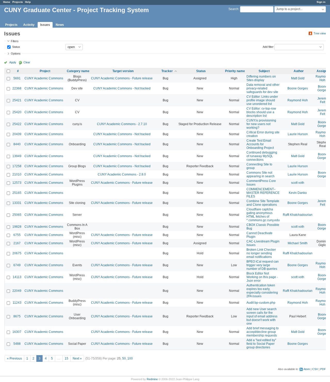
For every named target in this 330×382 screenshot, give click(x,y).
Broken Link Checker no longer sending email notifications (261, 253)
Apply (12, 62)
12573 (16, 183)
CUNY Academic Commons (43, 78)
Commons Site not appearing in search (260, 174)
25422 (16, 124)
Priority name (235, 71)
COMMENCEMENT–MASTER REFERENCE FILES (262, 192)
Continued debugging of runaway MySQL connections (261, 156)
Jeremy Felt (322, 100)
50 (124, 358)
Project (45, 71)
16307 (16, 332)
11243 (17, 302)
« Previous (14, 358)
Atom (306, 369)
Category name (78, 71)
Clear (26, 62)
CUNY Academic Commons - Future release (122, 78)
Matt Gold (297, 78)
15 (66, 358)
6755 (17, 235)
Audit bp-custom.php (260, 302)
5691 (17, 78)
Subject (264, 71)
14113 (17, 277)
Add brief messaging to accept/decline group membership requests (262, 331)
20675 (16, 253)
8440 (17, 144)
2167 (17, 243)
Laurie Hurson (298, 134)
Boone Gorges (297, 88)
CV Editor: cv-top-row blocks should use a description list (261, 112)
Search (233, 9)
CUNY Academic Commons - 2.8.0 (122, 174)
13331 (16, 203)
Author (299, 71)
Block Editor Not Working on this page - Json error (262, 277)
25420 (16, 112)
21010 (16, 174)
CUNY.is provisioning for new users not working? (261, 124)
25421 (16, 100)
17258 (16, 166)
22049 (16, 291)
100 (130, 358)
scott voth (297, 183)
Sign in (321, 2)
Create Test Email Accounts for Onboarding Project (260, 144)
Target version (123, 71)
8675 (17, 316)
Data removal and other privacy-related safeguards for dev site (262, 88)
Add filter (268, 46)
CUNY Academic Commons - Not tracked (122, 88)
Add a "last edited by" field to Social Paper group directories (261, 343)
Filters (15, 41)
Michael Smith (298, 243)
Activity (29, 25)
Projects (17, 2)
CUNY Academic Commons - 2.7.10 (122, 124)
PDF (323, 369)
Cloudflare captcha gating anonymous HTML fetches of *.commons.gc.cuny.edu (263, 215)
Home (6, 2)
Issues (45, 25)
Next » (77, 358)
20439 (16, 134)
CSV (315, 369)
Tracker (167, 71)
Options (16, 53)
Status (15, 46)
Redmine (152, 379)
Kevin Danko (298, 193)
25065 (16, 215)
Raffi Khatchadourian (297, 215)
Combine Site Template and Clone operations (262, 203)
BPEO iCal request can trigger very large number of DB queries (262, 265)
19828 (16, 226)
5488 (17, 344)
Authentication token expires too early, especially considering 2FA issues (262, 291)
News (60, 25)
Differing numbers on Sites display (261, 78)
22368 (16, 88)
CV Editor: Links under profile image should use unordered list (262, 100)
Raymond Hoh (322, 78)
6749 (17, 265)
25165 (16, 193)
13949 (16, 156)
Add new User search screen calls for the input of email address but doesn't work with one (261, 316)
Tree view (320, 33)
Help (28, 2)
